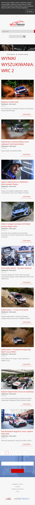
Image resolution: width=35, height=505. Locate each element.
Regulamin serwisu (17, 484)
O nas (17, 491)
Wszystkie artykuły (23, 54)
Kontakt (17, 486)
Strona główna (11, 54)
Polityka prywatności (18, 489)
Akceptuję (29, 11)
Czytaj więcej (26, 114)
